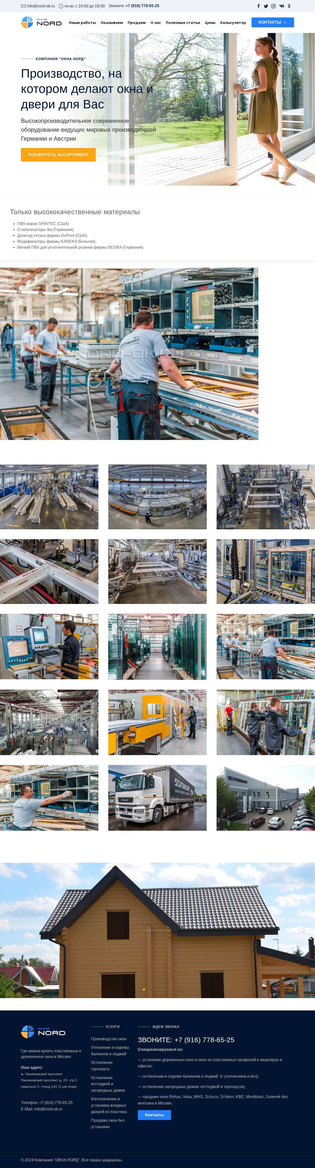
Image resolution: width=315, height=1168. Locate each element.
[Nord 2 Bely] (52, 1032)
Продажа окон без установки (107, 1123)
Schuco (211, 1097)
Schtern (227, 1097)
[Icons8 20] (289, 6)
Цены (210, 22)
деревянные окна (37, 1056)
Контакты (154, 1115)
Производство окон (108, 1039)
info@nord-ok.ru (48, 1109)
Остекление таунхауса (102, 1065)
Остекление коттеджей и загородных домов (108, 1084)
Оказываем (112, 22)
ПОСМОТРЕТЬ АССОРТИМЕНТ (58, 155)
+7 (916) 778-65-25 (56, 1103)
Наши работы (82, 22)
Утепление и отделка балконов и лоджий (110, 1050)
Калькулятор (233, 22)
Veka (187, 1097)
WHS (198, 1097)
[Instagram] (273, 6)
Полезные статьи (183, 22)
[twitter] (266, 6)
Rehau (175, 1097)
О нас (156, 22)
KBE (240, 1097)
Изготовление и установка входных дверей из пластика (109, 1105)
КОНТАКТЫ (270, 22)
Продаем (137, 22)
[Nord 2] (41, 22)
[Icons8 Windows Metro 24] (280, 5)
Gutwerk (273, 1097)
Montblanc (255, 1097)
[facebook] (258, 6)
